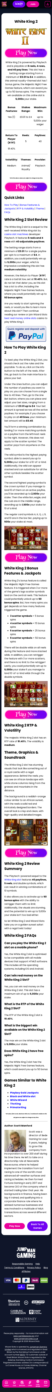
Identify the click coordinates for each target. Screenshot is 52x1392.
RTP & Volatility (25, 208)
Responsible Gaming (22, 1263)
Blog (46, 1267)
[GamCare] (14, 1302)
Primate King (18, 1107)
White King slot (12, 879)
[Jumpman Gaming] (26, 1257)
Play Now (14, 1226)
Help (38, 1263)
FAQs (7, 212)
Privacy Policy (34, 1267)
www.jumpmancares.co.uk (26, 1338)
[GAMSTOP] (38, 1303)
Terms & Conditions (14, 1267)
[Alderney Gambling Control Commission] (26, 1320)
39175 (22, 1354)
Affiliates (26, 1271)
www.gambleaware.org (23, 1336)
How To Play (11, 205)
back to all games (37, 1226)
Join (32, 4)
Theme (40, 208)
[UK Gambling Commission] (18, 1312)
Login (19, 4)
